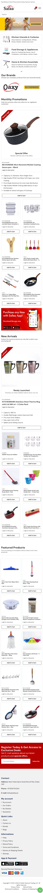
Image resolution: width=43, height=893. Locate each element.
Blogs (5, 830)
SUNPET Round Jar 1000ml (9, 454)
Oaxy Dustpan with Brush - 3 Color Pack (31, 654)
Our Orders (7, 805)
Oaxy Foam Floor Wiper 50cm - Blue (11, 582)
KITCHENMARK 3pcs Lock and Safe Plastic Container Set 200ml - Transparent (10, 223)
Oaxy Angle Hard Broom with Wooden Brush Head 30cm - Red (32, 527)
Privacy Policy (8, 841)
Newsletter (7, 812)
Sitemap (6, 854)
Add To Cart (22, 196)
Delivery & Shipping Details (13, 850)
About (5, 820)
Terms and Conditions (11, 847)
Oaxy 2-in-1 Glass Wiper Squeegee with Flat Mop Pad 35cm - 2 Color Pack (10, 295)
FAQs (4, 838)
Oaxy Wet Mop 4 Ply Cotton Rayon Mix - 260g (10, 654)
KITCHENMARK (27, 724)
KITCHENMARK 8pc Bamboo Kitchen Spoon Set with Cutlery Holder (10, 259)
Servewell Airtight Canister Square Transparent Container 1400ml (31, 618)
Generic (4, 616)
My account (7, 802)
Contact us (7, 823)
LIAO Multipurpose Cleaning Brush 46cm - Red (10, 491)
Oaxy (3, 580)
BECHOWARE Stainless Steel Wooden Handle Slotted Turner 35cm (31, 690)
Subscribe (36, 761)
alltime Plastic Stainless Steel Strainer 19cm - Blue (10, 726)
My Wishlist (7, 809)
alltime (4, 724)
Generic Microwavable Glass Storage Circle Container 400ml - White (11, 618)
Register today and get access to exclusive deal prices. (16, 2)
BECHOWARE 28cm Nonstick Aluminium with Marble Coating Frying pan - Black (32, 295)
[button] (21, 71)
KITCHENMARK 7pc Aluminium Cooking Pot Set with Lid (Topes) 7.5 (31, 223)
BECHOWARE (5, 688)
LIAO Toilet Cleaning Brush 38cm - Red (30, 582)
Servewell (25, 616)
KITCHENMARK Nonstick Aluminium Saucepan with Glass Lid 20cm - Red (9, 527)
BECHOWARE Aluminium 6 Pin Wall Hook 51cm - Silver (10, 690)
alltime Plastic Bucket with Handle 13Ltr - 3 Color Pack (31, 491)
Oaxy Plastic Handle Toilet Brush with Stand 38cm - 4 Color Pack (31, 259)
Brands (5, 826)
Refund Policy (8, 844)
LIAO (24, 580)
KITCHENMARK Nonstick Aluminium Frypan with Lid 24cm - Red (30, 726)
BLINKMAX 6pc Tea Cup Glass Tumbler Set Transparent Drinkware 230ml (32, 455)
